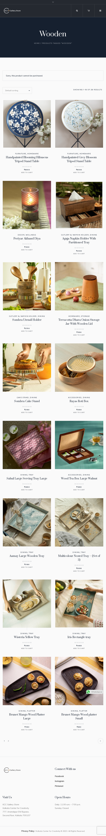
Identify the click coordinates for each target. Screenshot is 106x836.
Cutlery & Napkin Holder (75, 235)
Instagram (59, 781)
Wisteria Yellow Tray (27, 637)
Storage (85, 316)
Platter (31, 711)
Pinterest (59, 786)
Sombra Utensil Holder (27, 320)
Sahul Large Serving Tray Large (27, 478)
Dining (93, 235)
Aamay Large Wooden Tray (26, 556)
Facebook (59, 776)
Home (37, 43)
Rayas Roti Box (79, 401)
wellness (31, 235)
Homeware (33, 154)
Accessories (75, 397)
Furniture (20, 154)
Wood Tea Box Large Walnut (79, 478)
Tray (31, 475)
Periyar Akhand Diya (26, 238)
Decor (21, 235)
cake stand (23, 397)
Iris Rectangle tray (79, 637)
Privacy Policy (27, 831)
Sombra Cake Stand (27, 401)
